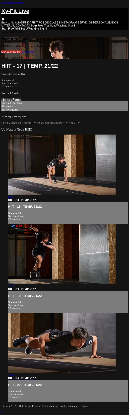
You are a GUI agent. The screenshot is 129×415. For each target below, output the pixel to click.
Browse (6, 22)
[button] (3, 19)
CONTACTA (22, 25)
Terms (28, 406)
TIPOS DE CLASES (48, 22)
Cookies (45, 406)
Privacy (36, 406)
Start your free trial (11, 51)
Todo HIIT (6, 74)
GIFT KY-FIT (27, 22)
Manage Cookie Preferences (65, 406)
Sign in (72, 25)
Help (22, 406)
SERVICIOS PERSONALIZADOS (98, 22)
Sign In (44, 28)
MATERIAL (8, 25)
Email (18, 99)
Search (15, 22)
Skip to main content (12, 2)
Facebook (6, 99)
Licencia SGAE (9, 406)
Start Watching (59, 25)
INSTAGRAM (69, 22)
